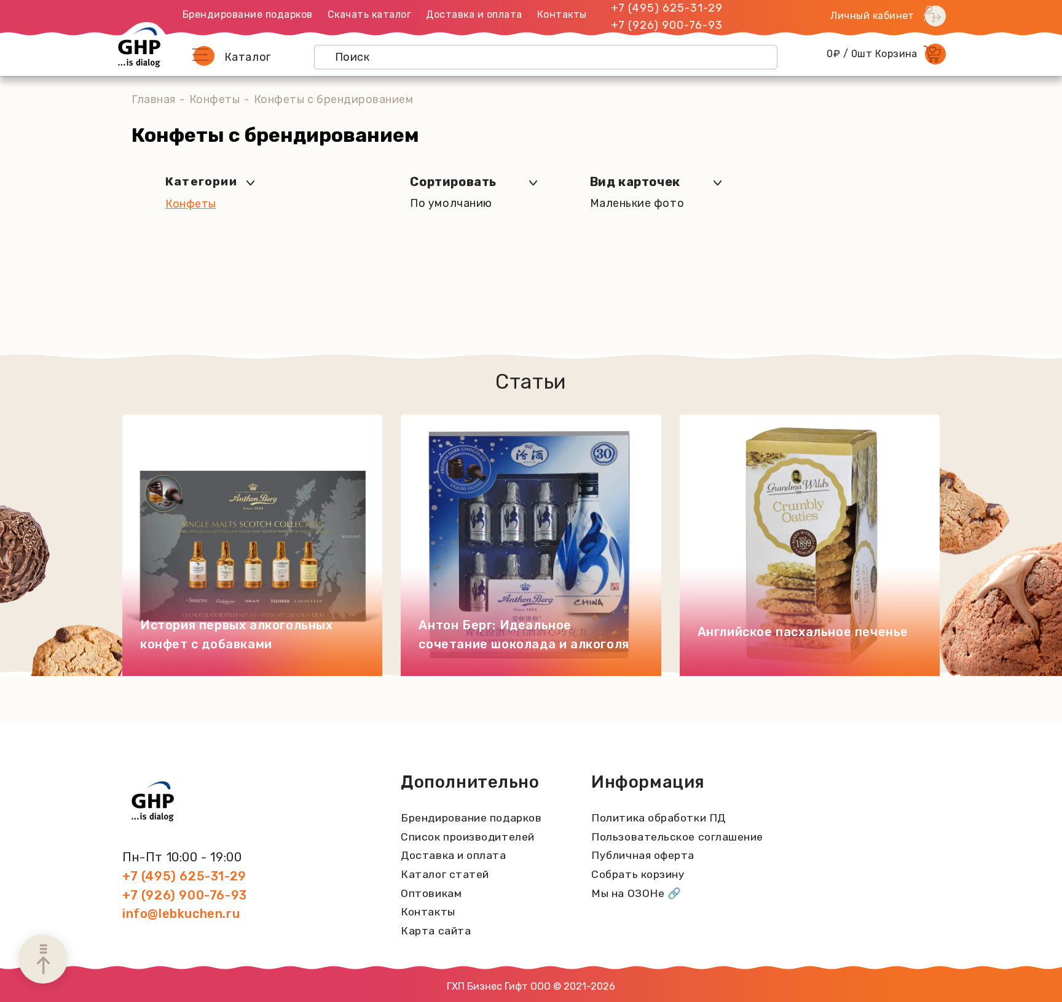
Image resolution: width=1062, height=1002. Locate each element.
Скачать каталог (370, 14)
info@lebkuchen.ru (181, 913)
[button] (203, 55)
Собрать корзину (638, 874)
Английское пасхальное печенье (803, 631)
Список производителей (467, 837)
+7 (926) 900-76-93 (667, 25)
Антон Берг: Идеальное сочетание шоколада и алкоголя (524, 634)
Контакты (562, 14)
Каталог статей (445, 874)
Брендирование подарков (248, 14)
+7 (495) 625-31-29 (667, 8)
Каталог (247, 57)
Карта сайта (436, 931)
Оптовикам (431, 893)
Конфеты (214, 99)
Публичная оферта (642, 855)
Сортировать (453, 181)
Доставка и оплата (474, 14)
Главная (154, 99)
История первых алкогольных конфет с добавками (236, 634)
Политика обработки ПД (658, 818)
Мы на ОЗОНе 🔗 (636, 893)
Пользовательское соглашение (677, 837)
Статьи (530, 382)
